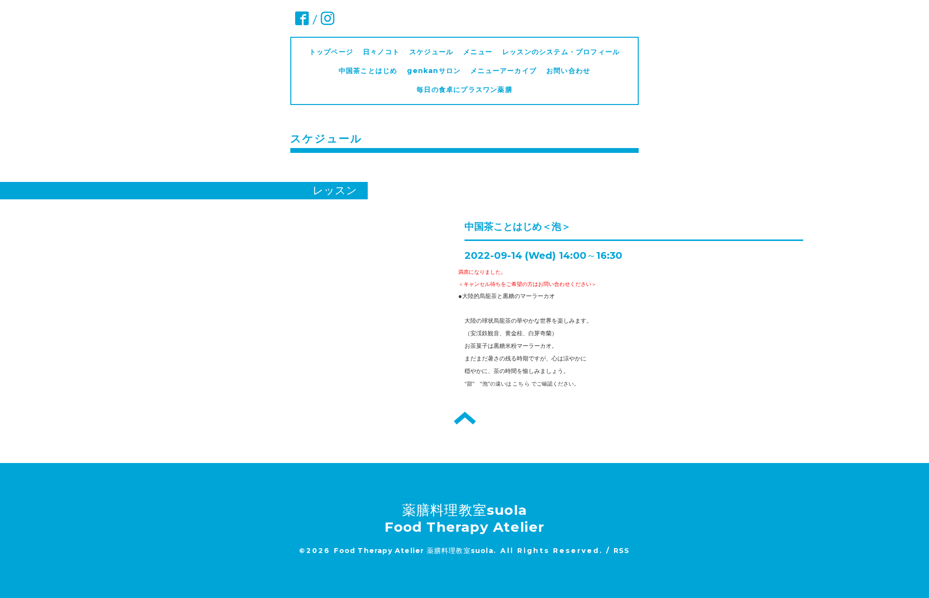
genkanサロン (434, 70)
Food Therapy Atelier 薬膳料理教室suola (413, 550)
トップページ (331, 51)
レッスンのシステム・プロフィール (561, 51)
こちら (521, 384)
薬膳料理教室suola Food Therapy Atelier (465, 518)
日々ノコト (381, 51)
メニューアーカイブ (503, 70)
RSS (622, 550)
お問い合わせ (568, 70)
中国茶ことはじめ (368, 70)
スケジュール (431, 51)
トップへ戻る (465, 418)
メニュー (478, 51)
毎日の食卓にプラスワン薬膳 (468, 89)
